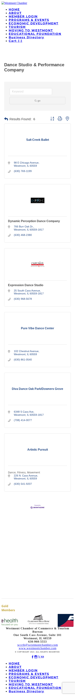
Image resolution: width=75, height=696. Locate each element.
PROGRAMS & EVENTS (29, 20)
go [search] (39, 100)
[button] (6, 119)
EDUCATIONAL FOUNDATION (35, 34)
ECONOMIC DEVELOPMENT (33, 23)
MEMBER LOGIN (23, 16)
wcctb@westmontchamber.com (37, 644)
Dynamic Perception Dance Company (34, 221)
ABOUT (15, 13)
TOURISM (17, 27)
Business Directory (26, 37)
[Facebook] (32, 657)
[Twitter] (39, 657)
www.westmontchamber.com (37, 648)
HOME (14, 9)
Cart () (15, 41)
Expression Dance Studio (25, 285)
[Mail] (42, 657)
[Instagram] (35, 657)
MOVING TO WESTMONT (31, 30)
